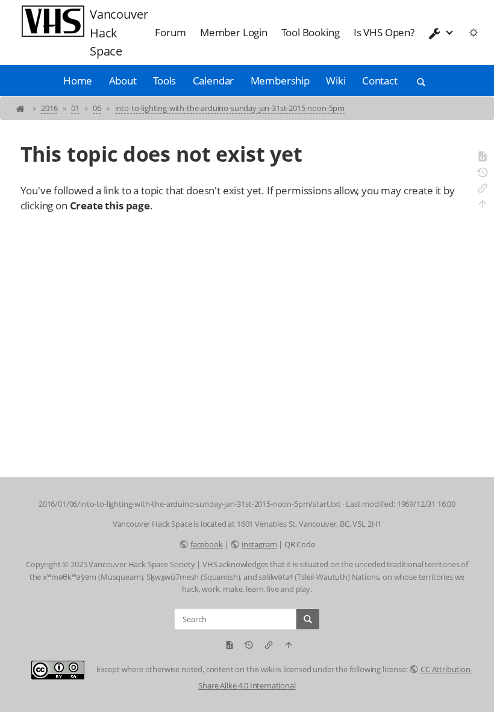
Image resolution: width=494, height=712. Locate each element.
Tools (164, 80)
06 (97, 108)
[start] (21, 108)
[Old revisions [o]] (483, 174)
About (123, 80)
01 (75, 108)
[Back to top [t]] (483, 206)
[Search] (307, 619)
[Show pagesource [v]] (483, 158)
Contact (380, 80)
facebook (206, 544)
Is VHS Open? (384, 32)
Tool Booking (310, 32)
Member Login (233, 32)
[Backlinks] (483, 190)
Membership (280, 80)
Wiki (335, 80)
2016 (49, 108)
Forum (170, 32)
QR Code (299, 544)
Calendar (213, 80)
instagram (259, 544)
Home (77, 80)
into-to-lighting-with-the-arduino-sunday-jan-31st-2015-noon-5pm (230, 108)
